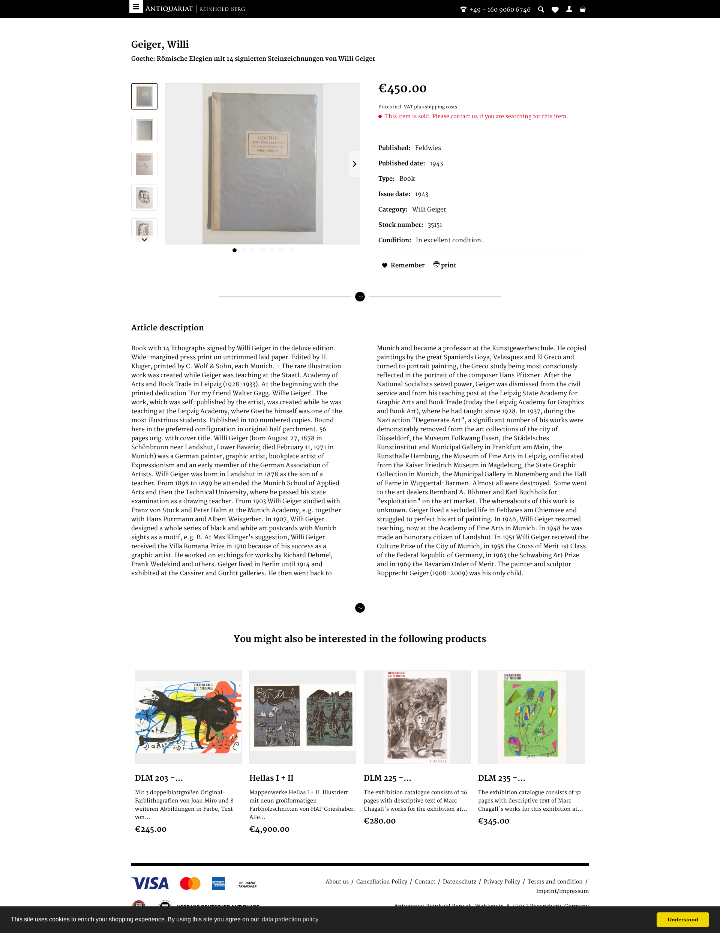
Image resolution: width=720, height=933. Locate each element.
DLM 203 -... (159, 778)
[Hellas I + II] (302, 717)
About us (337, 882)
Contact (425, 882)
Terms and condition (555, 882)
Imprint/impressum (562, 891)
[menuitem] (569, 9)
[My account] (569, 9)
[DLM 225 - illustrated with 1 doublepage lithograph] (417, 717)
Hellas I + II (271, 778)
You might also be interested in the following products (360, 639)
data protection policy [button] (290, 919)
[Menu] (136, 6)
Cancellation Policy (381, 882)
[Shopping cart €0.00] (583, 9)
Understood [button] (683, 919)
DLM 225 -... (387, 778)
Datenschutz (459, 882)
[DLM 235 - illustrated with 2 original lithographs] (531, 717)
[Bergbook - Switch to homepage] (195, 9)
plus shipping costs (435, 107)
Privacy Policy (502, 882)
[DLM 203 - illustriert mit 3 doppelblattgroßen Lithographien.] (188, 717)
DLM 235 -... (501, 778)
